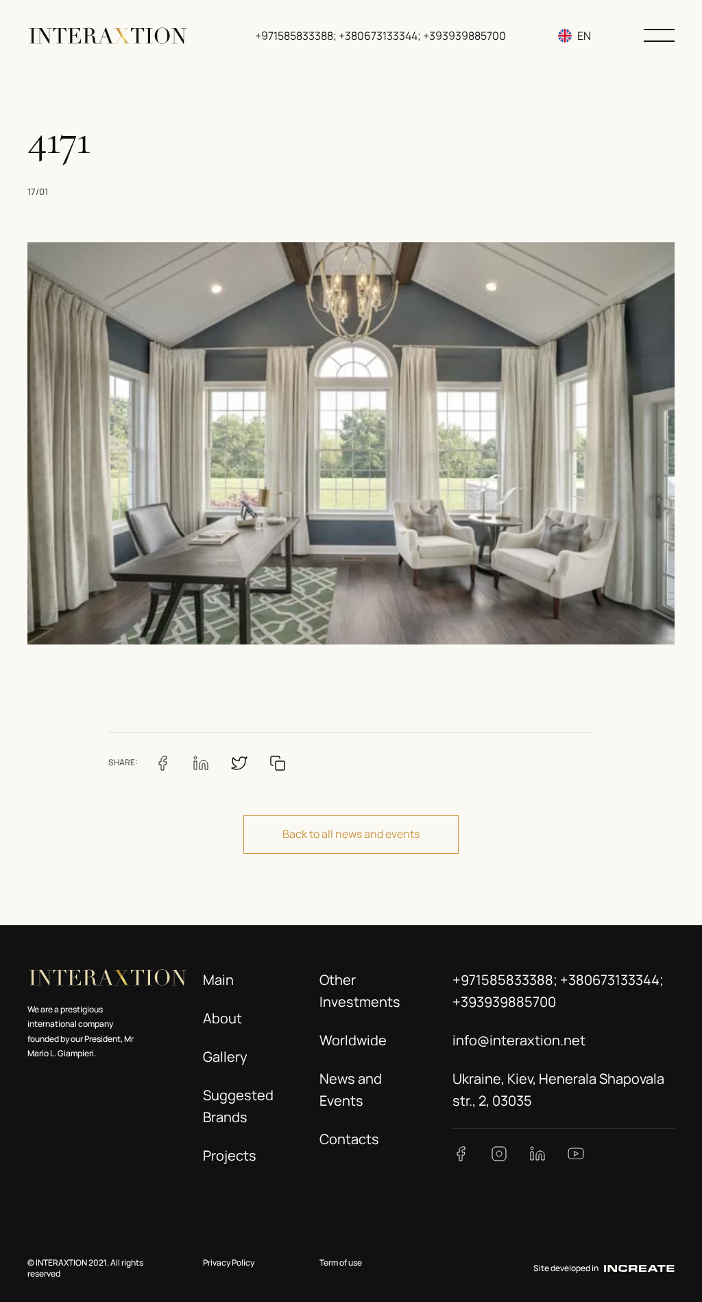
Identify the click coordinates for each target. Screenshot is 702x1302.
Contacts (349, 1139)
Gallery (225, 1056)
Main (218, 979)
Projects (229, 1155)
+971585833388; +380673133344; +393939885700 (380, 35)
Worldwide (353, 1040)
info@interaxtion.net (518, 1040)
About (222, 1018)
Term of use (340, 1262)
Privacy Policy (228, 1262)
